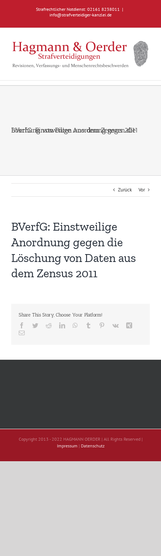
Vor (142, 190)
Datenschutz (92, 446)
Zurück (125, 190)
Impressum (67, 446)
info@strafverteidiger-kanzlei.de (80, 15)
